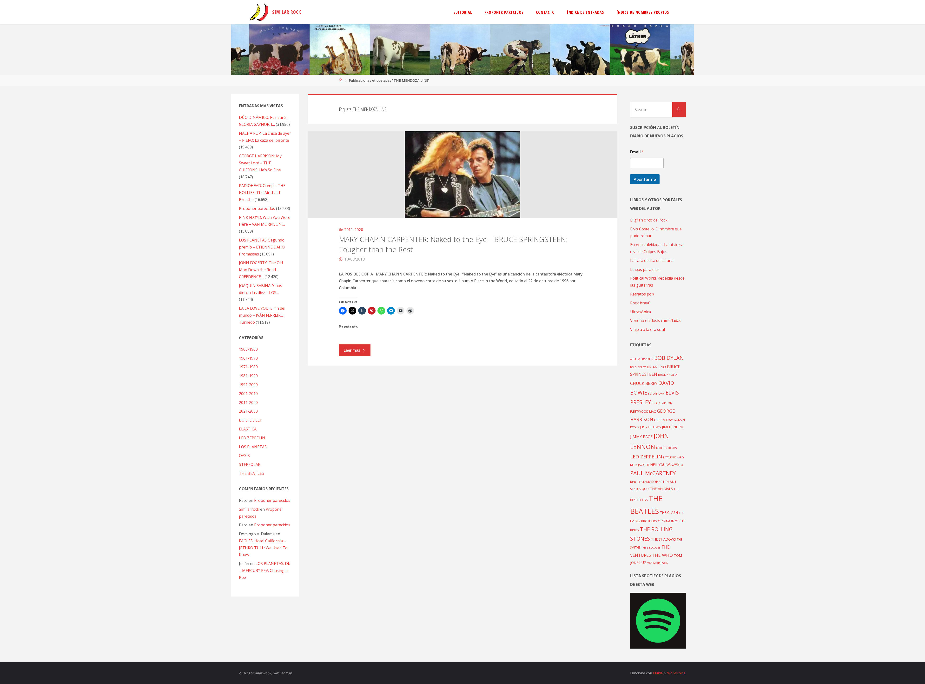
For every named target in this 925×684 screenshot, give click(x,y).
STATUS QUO (639, 489)
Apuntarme (645, 179)
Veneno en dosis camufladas (655, 320)
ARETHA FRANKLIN (641, 359)
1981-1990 (248, 375)
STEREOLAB (250, 464)
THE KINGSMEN (668, 521)
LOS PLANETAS (253, 446)
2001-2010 (248, 393)
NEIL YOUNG (660, 464)
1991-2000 (248, 384)
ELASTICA (248, 429)
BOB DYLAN (669, 358)
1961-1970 (248, 358)
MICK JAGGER (639, 465)
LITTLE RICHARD (673, 457)
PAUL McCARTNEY (653, 473)
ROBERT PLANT (664, 481)
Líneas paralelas (645, 269)
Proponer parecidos (272, 500)
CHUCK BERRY (643, 383)
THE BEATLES (251, 473)
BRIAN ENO (656, 366)
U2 (643, 562)
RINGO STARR (640, 482)
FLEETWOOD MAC (643, 411)
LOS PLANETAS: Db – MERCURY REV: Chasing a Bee (264, 570)
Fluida (657, 673)
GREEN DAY (663, 419)
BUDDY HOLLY (668, 374)
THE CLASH (669, 512)
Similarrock (249, 509)
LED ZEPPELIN (252, 438)
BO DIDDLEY (250, 420)
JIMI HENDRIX (673, 427)
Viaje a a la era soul (647, 329)
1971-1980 (248, 366)
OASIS (244, 455)
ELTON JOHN (656, 393)
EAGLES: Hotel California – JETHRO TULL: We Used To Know (263, 547)
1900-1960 (248, 349)
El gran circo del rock (648, 220)
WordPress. (676, 673)
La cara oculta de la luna (652, 260)
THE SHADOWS (663, 539)
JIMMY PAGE (641, 436)
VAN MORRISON (657, 563)
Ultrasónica (640, 312)
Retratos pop (642, 294)
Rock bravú (640, 303)
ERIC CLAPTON (662, 403)
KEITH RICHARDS (666, 448)
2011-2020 (353, 229)
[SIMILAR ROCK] (259, 12)
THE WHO (662, 555)
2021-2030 (248, 411)
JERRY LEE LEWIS (650, 427)
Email (637, 152)
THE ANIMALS (661, 488)
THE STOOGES (651, 547)
